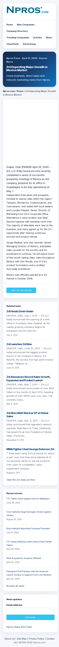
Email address (14, 605)
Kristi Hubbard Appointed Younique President (28, 528)
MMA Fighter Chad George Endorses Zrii (30, 449)
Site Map (21, 638)
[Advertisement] (29, 132)
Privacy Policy (36, 638)
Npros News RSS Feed (19, 626)
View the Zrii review (21, 290)
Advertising (29, 44)
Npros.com (9, 91)
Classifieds (12, 44)
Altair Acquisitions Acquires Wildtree (23, 558)
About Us (9, 638)
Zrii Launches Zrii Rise (19, 344)
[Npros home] (29, 12)
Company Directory (17, 31)
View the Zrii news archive (20, 479)
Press (20, 91)
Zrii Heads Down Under (19, 311)
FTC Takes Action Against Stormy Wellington (28, 498)
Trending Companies (17, 37)
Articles (37, 37)
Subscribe (30, 617)
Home (9, 24)
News (49, 37)
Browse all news (15, 585)
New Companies (26, 24)
